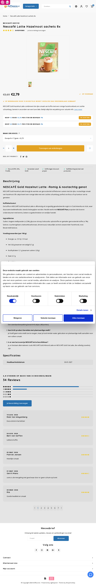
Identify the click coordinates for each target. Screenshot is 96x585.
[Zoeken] (70, 6)
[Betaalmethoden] (45, 578)
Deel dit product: (10, 156)
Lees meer (78, 109)
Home (5, 16)
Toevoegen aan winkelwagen (50, 148)
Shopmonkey (70, 583)
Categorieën (30, 6)
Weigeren (18, 318)
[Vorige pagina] (34, 507)
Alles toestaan (78, 318)
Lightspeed (54, 583)
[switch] (36, 301)
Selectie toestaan (48, 318)
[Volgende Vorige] (61, 507)
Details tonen (82, 310)
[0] (92, 6)
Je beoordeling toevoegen (37, 30)
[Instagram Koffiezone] (42, 550)
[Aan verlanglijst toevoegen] (90, 148)
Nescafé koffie (11, 23)
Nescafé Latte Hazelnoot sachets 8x (23, 16)
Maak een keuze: (11, 133)
